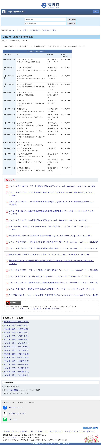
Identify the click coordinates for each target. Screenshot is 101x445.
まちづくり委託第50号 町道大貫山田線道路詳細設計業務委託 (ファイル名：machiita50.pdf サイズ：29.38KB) (53, 248)
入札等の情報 (34, 30)
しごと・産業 (21, 30)
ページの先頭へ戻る (91, 428)
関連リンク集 (27, 431)
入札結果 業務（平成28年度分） (17, 357)
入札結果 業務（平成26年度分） (17, 364)
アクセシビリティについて (75, 431)
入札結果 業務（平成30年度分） (17, 350)
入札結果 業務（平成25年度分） (17, 368)
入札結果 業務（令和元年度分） (17, 347)
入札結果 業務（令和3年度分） (16, 339)
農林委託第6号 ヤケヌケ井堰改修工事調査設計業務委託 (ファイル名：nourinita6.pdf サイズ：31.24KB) (50, 236)
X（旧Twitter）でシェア (17, 413)
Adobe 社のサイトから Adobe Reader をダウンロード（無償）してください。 (33, 309)
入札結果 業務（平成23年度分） (17, 375)
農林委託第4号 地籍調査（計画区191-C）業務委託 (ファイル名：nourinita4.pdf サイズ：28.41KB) (49, 254)
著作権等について (41, 431)
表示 (96, 11)
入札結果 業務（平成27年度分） (17, 361)
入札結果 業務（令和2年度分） (16, 343)
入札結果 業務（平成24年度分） (17, 372)
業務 (54, 30)
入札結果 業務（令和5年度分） (16, 332)
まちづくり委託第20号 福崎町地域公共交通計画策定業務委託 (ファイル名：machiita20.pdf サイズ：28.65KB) (53, 283)
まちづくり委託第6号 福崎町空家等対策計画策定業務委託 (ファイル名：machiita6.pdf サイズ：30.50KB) (51, 289)
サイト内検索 (71, 19)
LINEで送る (13, 419)
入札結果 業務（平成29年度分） (17, 354)
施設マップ (91, 431)
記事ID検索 (71, 23)
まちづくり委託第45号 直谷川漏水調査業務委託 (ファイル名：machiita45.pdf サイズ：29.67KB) (48, 220)
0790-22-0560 (12, 390)
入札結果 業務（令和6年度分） (16, 329)
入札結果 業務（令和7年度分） (16, 325)
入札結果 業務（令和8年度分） (16, 322)
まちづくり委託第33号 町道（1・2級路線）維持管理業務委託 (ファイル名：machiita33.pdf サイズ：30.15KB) (53, 270)
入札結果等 (46, 30)
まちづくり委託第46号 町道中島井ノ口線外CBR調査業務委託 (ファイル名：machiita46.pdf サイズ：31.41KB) (53, 242)
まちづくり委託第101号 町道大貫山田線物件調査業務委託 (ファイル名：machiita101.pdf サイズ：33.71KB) (52, 186)
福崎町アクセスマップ (12, 431)
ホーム (11, 30)
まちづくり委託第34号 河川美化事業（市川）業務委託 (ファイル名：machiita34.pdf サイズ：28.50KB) (50, 276)
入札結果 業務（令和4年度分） (16, 336)
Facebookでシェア (15, 407)
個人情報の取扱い (56, 431)
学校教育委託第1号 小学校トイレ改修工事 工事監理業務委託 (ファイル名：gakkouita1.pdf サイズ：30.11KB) (53, 295)
